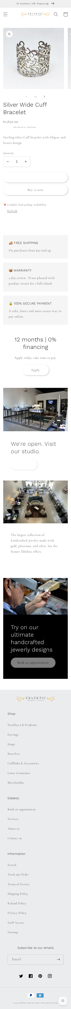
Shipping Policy (18, 894)
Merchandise (16, 783)
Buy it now (35, 190)
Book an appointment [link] (33, 663)
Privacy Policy (17, 913)
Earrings (13, 735)
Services (13, 819)
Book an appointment (22, 809)
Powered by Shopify (49, 1003)
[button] (5, 14)
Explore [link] (24, 464)
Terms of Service (19, 884)
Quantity (8, 153)
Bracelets (14, 754)
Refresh (12, 211)
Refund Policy (17, 903)
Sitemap (13, 932)
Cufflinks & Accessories (23, 763)
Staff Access (15, 923)
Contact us (15, 838)
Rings (11, 744)
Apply (35, 370)
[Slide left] (26, 96)
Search (12, 865)
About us (14, 829)
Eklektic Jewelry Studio (30, 1003)
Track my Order (18, 874)
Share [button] (12, 224)
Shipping (7, 127)
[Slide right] (44, 96)
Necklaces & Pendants (22, 725)
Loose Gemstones (19, 773)
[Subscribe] (58, 959)
